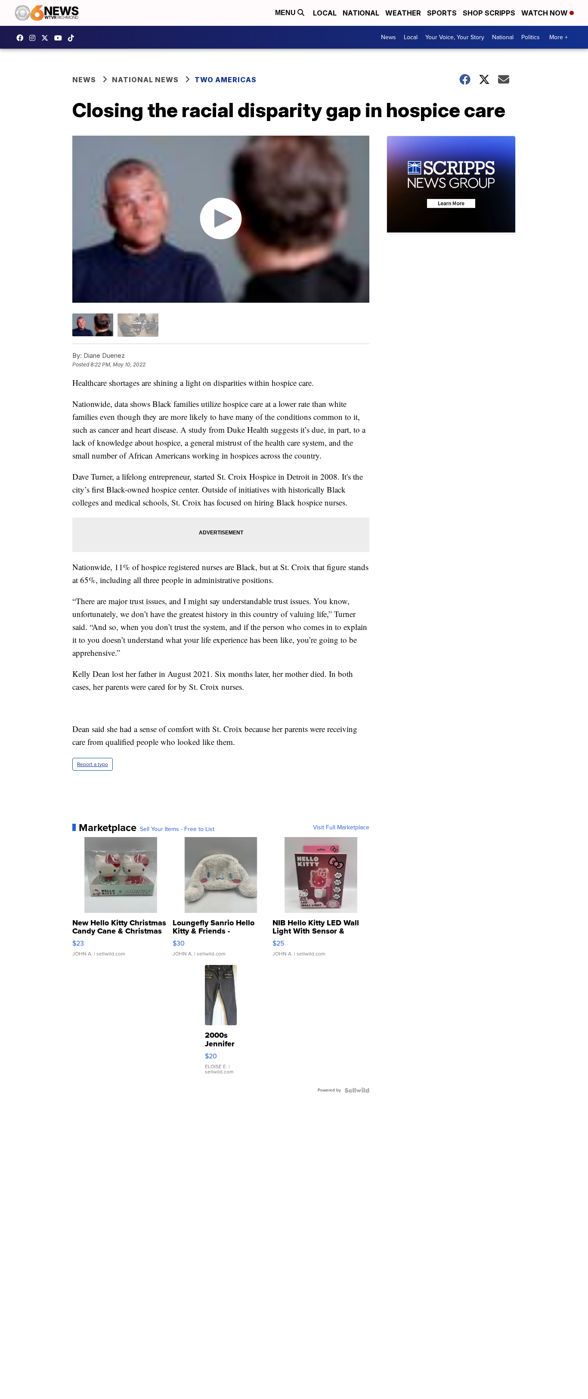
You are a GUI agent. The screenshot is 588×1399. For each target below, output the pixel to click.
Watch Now (545, 13)
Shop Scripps (489, 13)
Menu (286, 12)
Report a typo (92, 764)
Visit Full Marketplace (341, 828)
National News (145, 79)
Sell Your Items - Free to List (177, 829)
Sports (442, 13)
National (361, 13)
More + (558, 37)
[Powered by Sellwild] (356, 1090)
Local (325, 13)
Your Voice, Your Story (454, 37)
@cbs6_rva (73, 37)
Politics (530, 37)
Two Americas (226, 79)
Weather (403, 13)
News (388, 37)
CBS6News (22, 37)
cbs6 (34, 37)
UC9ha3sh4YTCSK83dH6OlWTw (60, 37)
